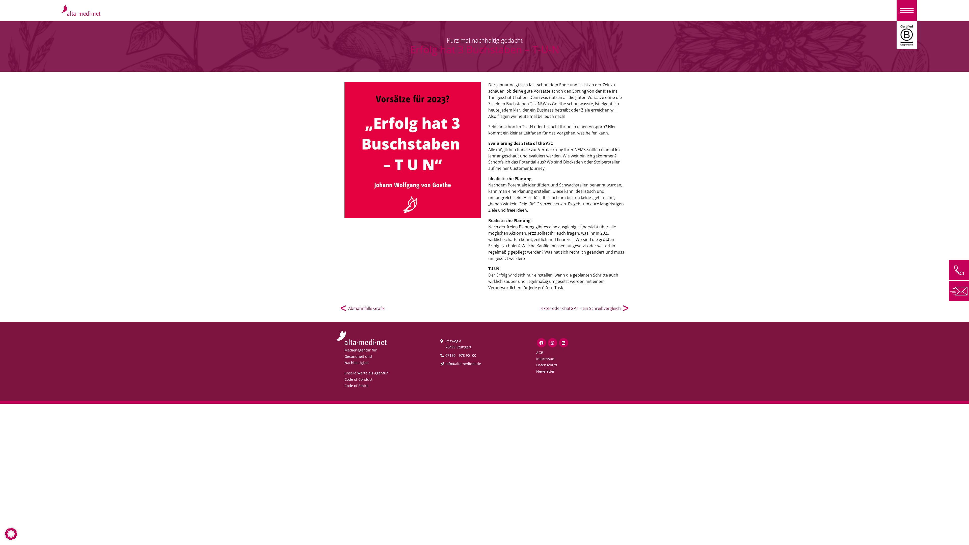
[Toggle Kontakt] (959, 270)
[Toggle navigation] (907, 10)
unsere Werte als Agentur (366, 373)
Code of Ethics (356, 385)
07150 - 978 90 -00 (460, 355)
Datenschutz (546, 365)
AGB (539, 352)
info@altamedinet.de (463, 363)
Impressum (545, 358)
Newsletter (545, 371)
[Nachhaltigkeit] (907, 34)
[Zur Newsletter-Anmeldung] (958, 290)
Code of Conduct (358, 379)
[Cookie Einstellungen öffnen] (11, 533)
